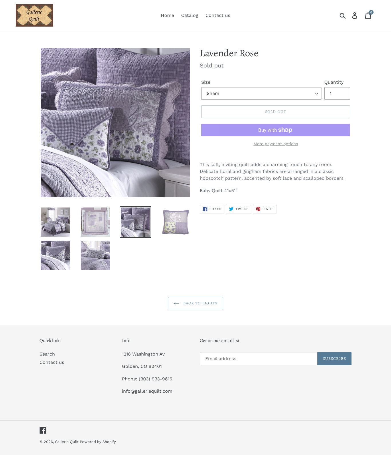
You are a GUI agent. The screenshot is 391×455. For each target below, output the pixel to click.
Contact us (52, 362)
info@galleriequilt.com (147, 391)
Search (47, 354)
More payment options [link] (276, 143)
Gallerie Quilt (66, 442)
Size (205, 82)
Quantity (333, 82)
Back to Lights (200, 303)
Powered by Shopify (98, 442)
